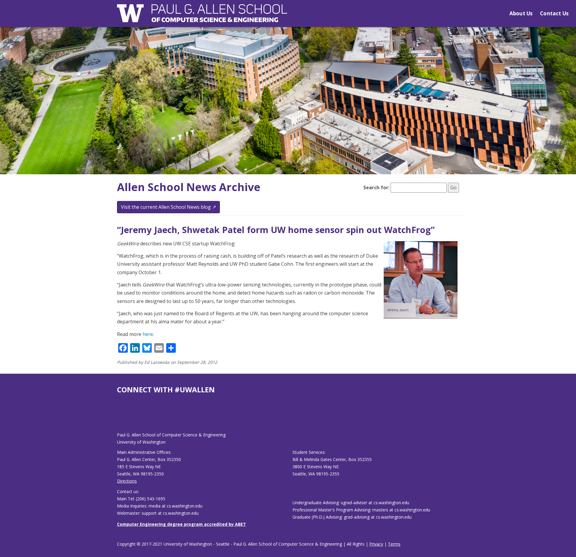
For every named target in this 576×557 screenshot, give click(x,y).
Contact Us (554, 13)
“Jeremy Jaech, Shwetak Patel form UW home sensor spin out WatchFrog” (276, 229)
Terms (394, 544)
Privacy (376, 544)
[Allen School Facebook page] (118, 418)
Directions (127, 481)
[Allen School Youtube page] (121, 418)
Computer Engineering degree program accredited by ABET (181, 524)
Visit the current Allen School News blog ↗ (168, 207)
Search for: (376, 187)
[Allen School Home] (202, 17)
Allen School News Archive (188, 187)
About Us (520, 13)
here (147, 334)
